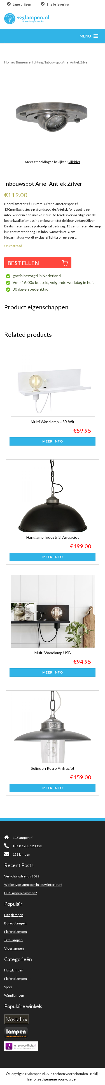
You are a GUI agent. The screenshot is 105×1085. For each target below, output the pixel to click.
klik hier (74, 162)
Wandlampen (14, 995)
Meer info (52, 441)
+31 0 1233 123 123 (27, 846)
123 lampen (21, 854)
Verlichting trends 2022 (21, 876)
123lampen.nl (23, 837)
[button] (85, 36)
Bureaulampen (15, 923)
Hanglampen (13, 915)
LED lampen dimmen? (20, 893)
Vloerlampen (14, 948)
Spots (8, 987)
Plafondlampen (15, 931)
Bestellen (23, 263)
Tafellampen (13, 940)
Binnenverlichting (29, 62)
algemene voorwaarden (60, 1079)
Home (9, 62)
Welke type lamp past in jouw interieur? (33, 884)
